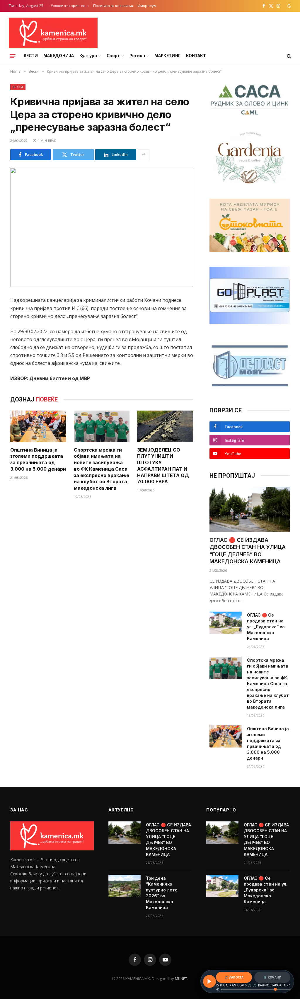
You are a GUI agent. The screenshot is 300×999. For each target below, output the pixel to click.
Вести (18, 87)
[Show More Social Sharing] (143, 154)
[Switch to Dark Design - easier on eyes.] (288, 6)
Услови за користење (70, 6)
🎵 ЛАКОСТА (233, 977)
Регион (137, 55)
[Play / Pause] (209, 981)
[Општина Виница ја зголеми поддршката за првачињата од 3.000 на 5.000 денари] (38, 426)
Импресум (147, 6)
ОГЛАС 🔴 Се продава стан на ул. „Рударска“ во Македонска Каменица (266, 626)
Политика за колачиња (113, 6)
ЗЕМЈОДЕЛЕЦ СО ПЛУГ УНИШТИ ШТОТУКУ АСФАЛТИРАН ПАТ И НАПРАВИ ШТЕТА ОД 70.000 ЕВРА (163, 466)
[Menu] (13, 56)
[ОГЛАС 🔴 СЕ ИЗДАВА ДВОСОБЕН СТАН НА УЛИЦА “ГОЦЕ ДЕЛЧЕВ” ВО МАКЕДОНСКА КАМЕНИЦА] (249, 509)
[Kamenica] (53, 33)
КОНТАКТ (196, 55)
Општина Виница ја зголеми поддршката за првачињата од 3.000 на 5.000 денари (38, 459)
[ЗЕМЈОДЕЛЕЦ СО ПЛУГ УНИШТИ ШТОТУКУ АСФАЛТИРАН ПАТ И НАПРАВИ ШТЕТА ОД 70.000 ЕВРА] (165, 426)
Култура (88, 55)
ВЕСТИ (31, 55)
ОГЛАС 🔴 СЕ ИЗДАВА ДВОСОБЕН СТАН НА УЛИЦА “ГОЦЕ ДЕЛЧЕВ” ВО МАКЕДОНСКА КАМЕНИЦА (247, 550)
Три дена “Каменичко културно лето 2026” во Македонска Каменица (162, 893)
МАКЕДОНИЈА (58, 55)
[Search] (288, 56)
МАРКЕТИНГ (167, 55)
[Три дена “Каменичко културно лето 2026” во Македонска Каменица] (124, 886)
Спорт (113, 55)
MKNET (181, 978)
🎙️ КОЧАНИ (272, 977)
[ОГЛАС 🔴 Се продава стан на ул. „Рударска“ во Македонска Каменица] (225, 623)
